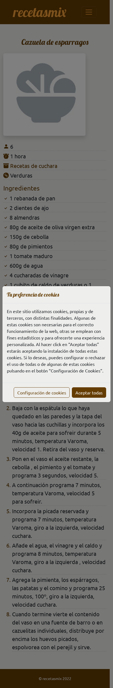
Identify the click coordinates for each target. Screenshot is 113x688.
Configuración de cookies (41, 392)
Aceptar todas (89, 392)
